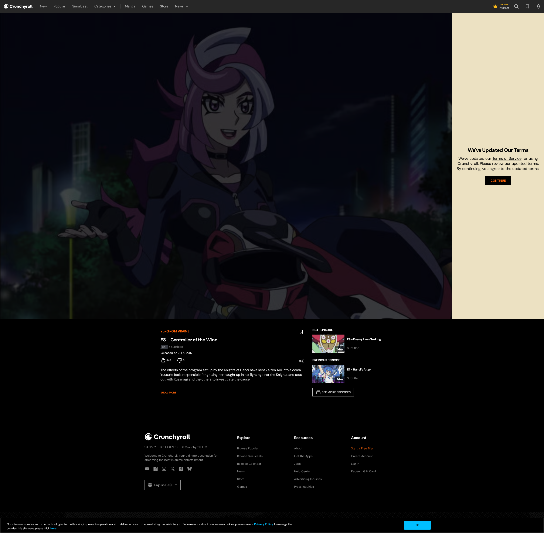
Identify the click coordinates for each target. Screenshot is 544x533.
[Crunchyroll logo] (18, 6)
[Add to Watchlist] (301, 332)
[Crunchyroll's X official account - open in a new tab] (172, 468)
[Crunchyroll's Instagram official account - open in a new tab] (164, 468)
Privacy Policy (263, 524)
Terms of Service (506, 158)
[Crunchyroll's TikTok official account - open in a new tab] (181, 468)
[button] (105, 6)
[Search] (516, 6)
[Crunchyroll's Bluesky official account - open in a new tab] (189, 468)
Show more (168, 392)
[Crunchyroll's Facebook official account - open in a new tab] (155, 468)
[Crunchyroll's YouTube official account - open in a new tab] (147, 468)
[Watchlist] (527, 6)
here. (53, 528)
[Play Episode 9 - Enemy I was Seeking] (348, 344)
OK (417, 525)
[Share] (301, 361)
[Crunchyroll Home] (167, 437)
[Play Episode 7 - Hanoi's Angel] (348, 374)
